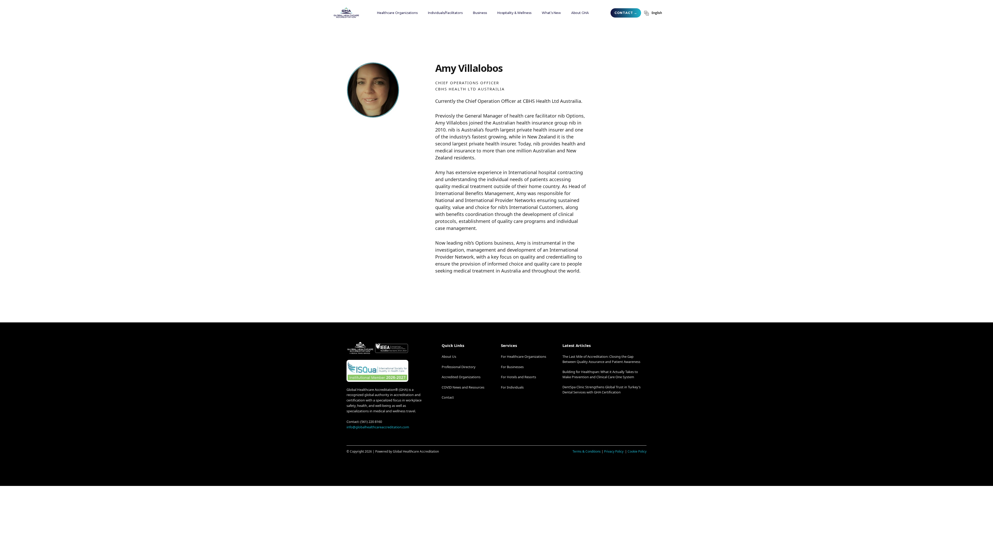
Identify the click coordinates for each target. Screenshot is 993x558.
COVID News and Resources (463, 387)
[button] (397, 13)
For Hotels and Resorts (518, 377)
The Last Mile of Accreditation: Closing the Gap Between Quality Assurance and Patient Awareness (601, 359)
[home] (346, 13)
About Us (449, 356)
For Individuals (512, 387)
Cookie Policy (637, 451)
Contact (448, 397)
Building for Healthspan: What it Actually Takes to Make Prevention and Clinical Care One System (600, 374)
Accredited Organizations (461, 377)
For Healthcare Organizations (523, 356)
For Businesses (512, 367)
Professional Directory (459, 367)
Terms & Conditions (587, 451)
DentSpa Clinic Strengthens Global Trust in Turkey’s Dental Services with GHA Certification (601, 389)
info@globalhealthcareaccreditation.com (378, 427)
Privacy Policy (614, 451)
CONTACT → (625, 13)
